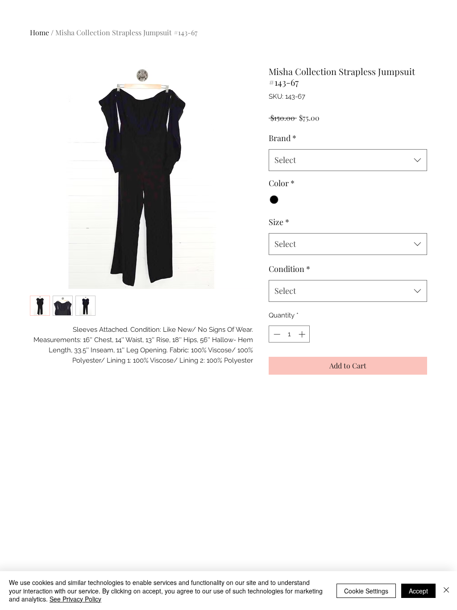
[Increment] (303, 334)
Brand (282, 138)
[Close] (446, 590)
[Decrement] (276, 334)
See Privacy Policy (75, 598)
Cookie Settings (366, 590)
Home (39, 32)
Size (279, 222)
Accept (418, 590)
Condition (289, 268)
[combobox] (348, 160)
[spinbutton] (289, 334)
